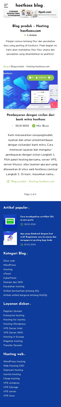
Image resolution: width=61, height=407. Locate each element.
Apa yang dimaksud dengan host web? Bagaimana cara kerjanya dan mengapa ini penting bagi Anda (38, 237)
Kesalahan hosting (13, 286)
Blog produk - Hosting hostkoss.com (33, 181)
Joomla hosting (12, 374)
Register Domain (12, 311)
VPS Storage (10, 387)
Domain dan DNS (13, 282)
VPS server (9, 391)
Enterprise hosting (13, 315)
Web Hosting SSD (13, 365)
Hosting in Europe (13, 336)
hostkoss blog (29, 5)
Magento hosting (13, 341)
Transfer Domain (12, 345)
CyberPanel (9, 278)
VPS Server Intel (12, 328)
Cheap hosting (11, 378)
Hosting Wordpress (14, 323)
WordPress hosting (14, 361)
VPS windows (11, 383)
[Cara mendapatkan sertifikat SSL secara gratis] (10, 221)
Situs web (9, 260)
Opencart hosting (13, 370)
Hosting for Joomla (14, 319)
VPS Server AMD (13, 332)
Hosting (8, 269)
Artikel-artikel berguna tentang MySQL (25, 295)
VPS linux (9, 395)
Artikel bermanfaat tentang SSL (21, 290)
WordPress (9, 265)
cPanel (7, 273)
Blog (5, 66)
